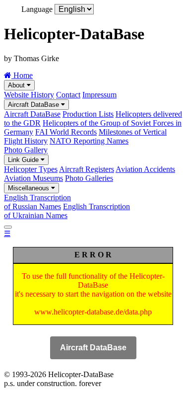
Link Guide (24, 159)
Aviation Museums (33, 178)
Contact (68, 94)
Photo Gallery (26, 150)
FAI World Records (66, 132)
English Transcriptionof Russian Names (37, 202)
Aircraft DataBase (34, 104)
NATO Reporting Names (89, 141)
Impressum (99, 94)
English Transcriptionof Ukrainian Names (67, 211)
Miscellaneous (29, 188)
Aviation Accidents (145, 169)
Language (37, 9)
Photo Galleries (89, 178)
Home (22, 75)
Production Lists (88, 114)
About (17, 85)
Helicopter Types (31, 169)
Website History (29, 94)
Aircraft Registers (86, 169)
